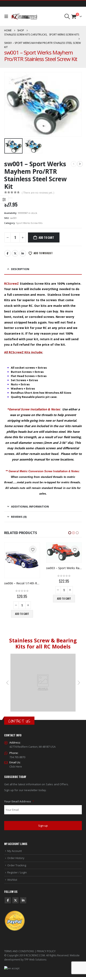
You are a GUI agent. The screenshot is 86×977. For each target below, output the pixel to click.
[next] (80, 164)
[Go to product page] (22, 553)
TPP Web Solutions (35, 959)
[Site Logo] (24, 16)
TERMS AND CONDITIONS (19, 951)
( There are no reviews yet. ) (38, 192)
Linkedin (23, 900)
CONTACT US (19, 721)
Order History (15, 858)
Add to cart (46, 237)
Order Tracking (16, 865)
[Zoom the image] (43, 656)
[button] (7, 16)
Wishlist (12, 880)
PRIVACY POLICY (46, 951)
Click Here (15, 766)
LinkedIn (22, 253)
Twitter (15, 253)
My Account (14, 851)
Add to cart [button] (22, 598)
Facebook (7, 253)
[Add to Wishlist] (33, 549)
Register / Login (17, 872)
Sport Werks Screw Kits (29, 223)
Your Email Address (19, 801)
